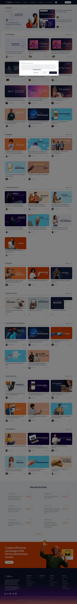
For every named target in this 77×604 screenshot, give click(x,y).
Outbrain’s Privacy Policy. (37, 69)
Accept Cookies (53, 72)
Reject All (44, 72)
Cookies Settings (36, 72)
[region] (39, 68)
